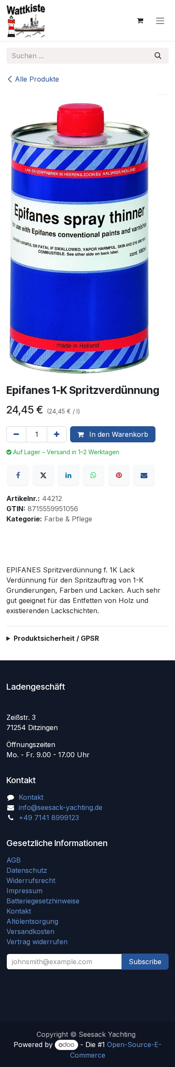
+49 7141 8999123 (49, 817)
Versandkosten (33, 931)
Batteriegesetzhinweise (42, 901)
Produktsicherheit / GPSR (56, 638)
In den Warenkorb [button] (117, 434)
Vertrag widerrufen (37, 941)
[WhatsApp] (93, 475)
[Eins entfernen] (16, 434)
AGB (14, 860)
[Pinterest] (119, 475)
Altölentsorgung (32, 921)
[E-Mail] (144, 475)
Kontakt (31, 797)
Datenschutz (26, 870)
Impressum (24, 890)
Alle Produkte (37, 79)
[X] (43, 475)
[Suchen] (158, 56)
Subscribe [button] (145, 961)
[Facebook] (18, 475)
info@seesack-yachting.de (60, 807)
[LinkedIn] (68, 475)
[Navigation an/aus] (160, 20)
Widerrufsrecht (30, 880)
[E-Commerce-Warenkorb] (139, 20)
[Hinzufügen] (57, 434)
